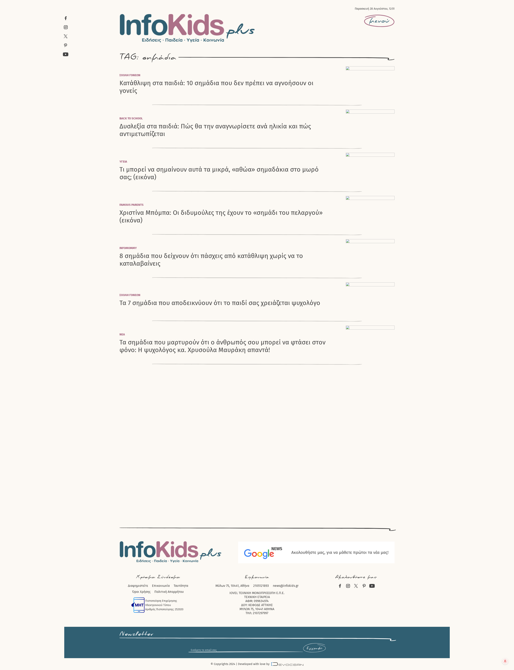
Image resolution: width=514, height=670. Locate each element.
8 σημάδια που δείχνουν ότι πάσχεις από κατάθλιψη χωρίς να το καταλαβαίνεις (211, 259)
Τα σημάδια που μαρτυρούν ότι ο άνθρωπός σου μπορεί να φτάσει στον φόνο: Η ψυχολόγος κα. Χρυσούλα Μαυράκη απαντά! (222, 346)
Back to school (131, 118)
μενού (379, 21)
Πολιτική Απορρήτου (169, 592)
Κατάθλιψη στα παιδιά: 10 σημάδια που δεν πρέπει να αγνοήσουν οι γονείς (216, 86)
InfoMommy (128, 248)
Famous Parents (131, 205)
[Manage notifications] (505, 661)
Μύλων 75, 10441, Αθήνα (232, 586)
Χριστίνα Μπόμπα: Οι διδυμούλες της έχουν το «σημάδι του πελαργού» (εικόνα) (221, 216)
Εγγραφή (314, 648)
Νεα (122, 334)
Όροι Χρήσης (141, 592)
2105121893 (261, 586)
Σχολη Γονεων (129, 75)
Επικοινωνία (161, 586)
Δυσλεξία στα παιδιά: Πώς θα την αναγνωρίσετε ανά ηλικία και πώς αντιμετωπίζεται (215, 130)
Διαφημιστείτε (138, 586)
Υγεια (123, 161)
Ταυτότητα (181, 586)
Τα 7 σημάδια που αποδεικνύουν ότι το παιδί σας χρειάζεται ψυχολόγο (219, 303)
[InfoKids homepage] (187, 28)
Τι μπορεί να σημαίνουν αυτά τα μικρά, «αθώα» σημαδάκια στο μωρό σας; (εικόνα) (219, 173)
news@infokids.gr (286, 586)
